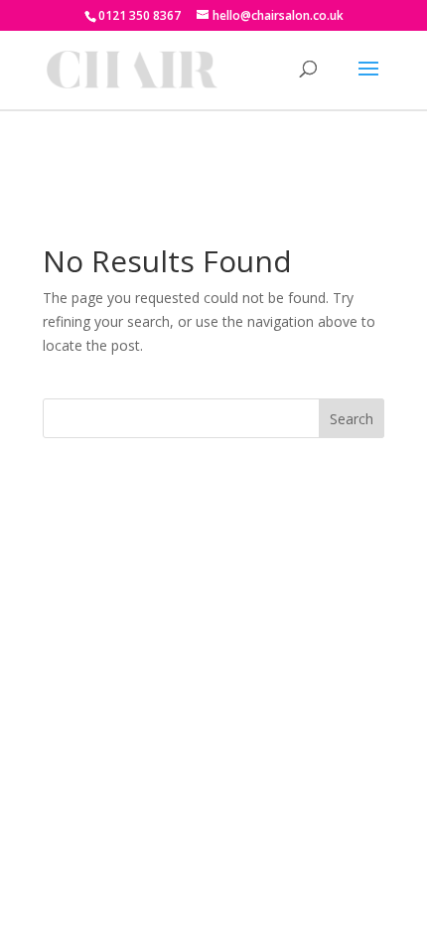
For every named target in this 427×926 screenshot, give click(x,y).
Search (351, 418)
